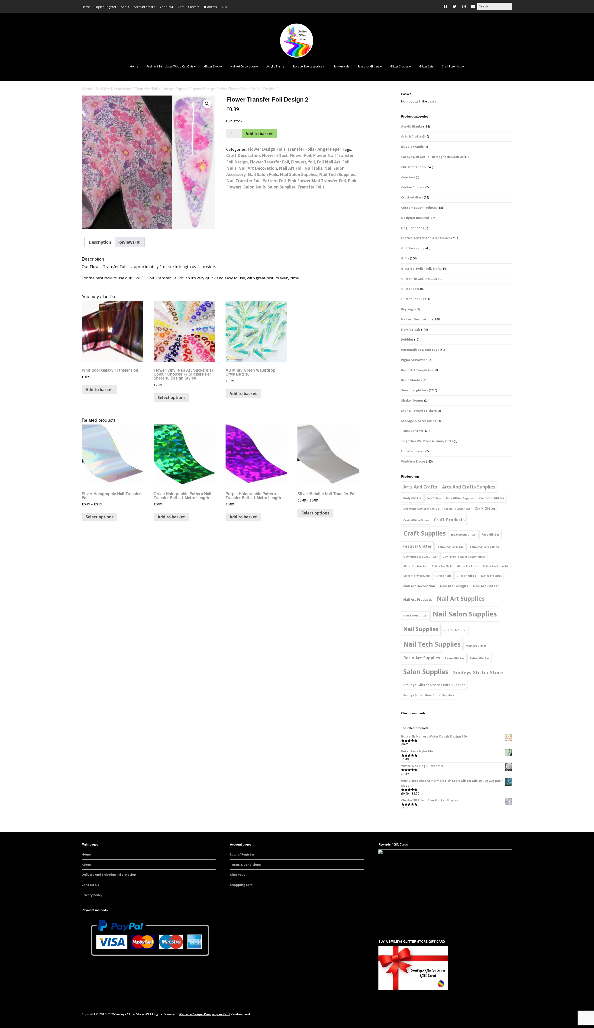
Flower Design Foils (207, 88)
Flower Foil (300, 155)
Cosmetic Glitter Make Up (421, 508)
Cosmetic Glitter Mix (457, 508)
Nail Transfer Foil (243, 180)
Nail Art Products (417, 599)
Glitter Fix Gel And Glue (419, 279)
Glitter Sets (426, 66)
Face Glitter (490, 534)
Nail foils (313, 168)
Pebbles (407, 339)
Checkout (166, 7)
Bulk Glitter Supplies (460, 498)
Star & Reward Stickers (419, 411)
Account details (144, 7)
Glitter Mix (443, 576)
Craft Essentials (452, 66)
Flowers (298, 162)
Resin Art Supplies (421, 658)
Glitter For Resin (467, 566)
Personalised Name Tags (420, 350)
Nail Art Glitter (486, 586)
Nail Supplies (421, 629)
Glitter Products (491, 576)
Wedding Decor (413, 461)
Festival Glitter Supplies (483, 546)
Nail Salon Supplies (298, 174)
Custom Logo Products (419, 207)
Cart (181, 7)
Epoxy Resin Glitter (464, 534)
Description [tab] (100, 242)
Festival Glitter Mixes (450, 546)
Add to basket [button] (99, 389)
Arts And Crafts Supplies (468, 487)
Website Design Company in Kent (204, 1014)
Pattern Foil (274, 180)
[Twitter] (454, 6)
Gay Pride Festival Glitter (420, 556)
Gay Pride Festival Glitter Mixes (464, 556)
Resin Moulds (411, 380)
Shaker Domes (412, 400)
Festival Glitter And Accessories (426, 238)
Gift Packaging (413, 248)
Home (86, 7)
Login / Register (105, 7)
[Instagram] (464, 6)
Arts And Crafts (420, 487)
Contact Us (90, 885)
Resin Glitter (455, 658)
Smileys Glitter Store (478, 672)
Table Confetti (412, 431)
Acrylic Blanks (275, 66)
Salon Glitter (479, 658)
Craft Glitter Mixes (416, 520)
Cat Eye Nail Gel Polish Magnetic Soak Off (433, 157)
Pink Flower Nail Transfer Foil (317, 180)
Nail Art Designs (454, 586)
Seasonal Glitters (369, 66)
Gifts (405, 258)
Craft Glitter (485, 508)
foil (311, 162)
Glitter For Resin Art (495, 566)
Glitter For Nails (442, 566)
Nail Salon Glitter (415, 615)
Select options (171, 397)
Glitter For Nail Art (415, 566)
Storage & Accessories (307, 66)
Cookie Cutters (413, 187)
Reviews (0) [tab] (129, 242)
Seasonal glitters (414, 390)
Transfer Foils (310, 187)
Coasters (408, 177)
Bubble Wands (412, 146)
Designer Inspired (415, 218)
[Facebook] (446, 6)
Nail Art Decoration (243, 66)
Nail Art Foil (291, 168)
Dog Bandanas (412, 228)
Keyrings (408, 309)
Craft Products (449, 519)
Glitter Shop (212, 66)
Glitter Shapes (399, 66)
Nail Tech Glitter (455, 630)
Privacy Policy (92, 895)
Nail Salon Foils (263, 174)
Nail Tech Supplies (337, 174)
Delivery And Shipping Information (109, 874)
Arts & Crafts (411, 136)
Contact (193, 7)
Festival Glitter (417, 546)
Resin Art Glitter (475, 645)
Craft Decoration (243, 155)
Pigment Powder (414, 360)
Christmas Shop (413, 167)
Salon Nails (254, 187)
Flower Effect (275, 155)
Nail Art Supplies (461, 598)
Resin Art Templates (417, 370)
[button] (207, 103)
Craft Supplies (424, 533)
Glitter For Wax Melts (416, 576)
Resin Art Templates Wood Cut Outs (170, 66)
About (125, 7)
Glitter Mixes (466, 576)
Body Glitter (412, 498)
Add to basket (259, 133)
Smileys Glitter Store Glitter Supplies (428, 695)
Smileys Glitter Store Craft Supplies (434, 684)
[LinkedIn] (473, 6)
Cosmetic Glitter (491, 498)
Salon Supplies (282, 187)
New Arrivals (341, 66)
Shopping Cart (241, 885)
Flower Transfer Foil (269, 162)
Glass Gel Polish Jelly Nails (421, 268)
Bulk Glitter (433, 498)
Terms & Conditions (245, 864)
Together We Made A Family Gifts (427, 441)
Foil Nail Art (328, 162)
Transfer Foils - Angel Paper (160, 88)
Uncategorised (413, 451)
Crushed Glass (412, 197)
